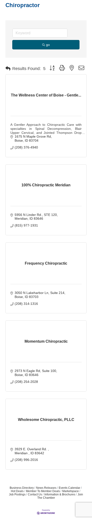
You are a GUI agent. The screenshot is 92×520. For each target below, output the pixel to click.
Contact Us (35, 494)
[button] (7, 68)
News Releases (46, 487)
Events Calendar (69, 487)
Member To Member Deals (43, 491)
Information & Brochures (59, 494)
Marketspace (70, 491)
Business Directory (22, 487)
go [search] (48, 45)
